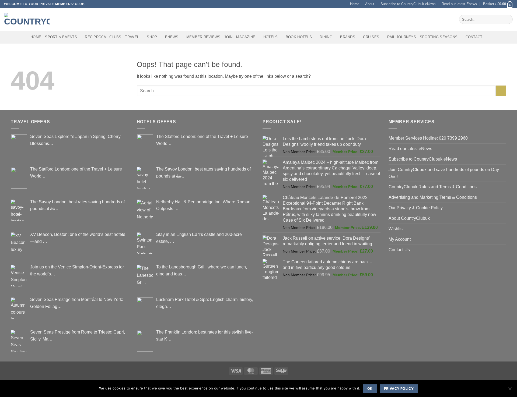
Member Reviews (203, 37)
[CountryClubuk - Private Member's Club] (27, 19)
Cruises (371, 37)
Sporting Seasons (438, 37)
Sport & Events (61, 37)
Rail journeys (401, 37)
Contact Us (399, 249)
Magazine (245, 37)
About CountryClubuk (409, 218)
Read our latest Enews (459, 4)
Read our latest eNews (410, 148)
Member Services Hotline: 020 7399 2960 (428, 138)
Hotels (270, 37)
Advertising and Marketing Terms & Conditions (433, 197)
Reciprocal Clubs (103, 37)
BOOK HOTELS (299, 37)
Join (228, 37)
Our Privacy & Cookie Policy (416, 207)
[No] (509, 390)
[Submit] (507, 19)
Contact (474, 37)
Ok (370, 389)
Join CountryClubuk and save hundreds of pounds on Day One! (444, 173)
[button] (498, 4)
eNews (171, 37)
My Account (400, 239)
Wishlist (396, 228)
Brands (347, 37)
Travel (132, 37)
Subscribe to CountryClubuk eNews (408, 4)
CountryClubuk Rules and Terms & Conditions (433, 186)
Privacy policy (399, 389)
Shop (152, 37)
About (369, 4)
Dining (326, 37)
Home (354, 4)
